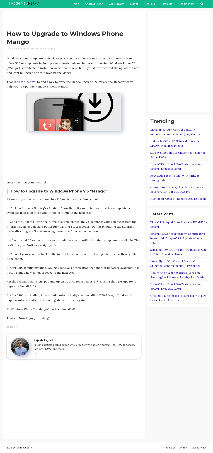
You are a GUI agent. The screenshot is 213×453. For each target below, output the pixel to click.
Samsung (166, 3)
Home (75, 3)
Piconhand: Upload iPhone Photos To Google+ (179, 198)
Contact (183, 447)
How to (14, 326)
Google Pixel (186, 3)
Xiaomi (134, 3)
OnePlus (149, 3)
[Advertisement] (63, 21)
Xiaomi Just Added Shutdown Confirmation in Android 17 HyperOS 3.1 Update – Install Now (177, 238)
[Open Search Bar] (201, 4)
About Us (170, 447)
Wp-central (28, 82)
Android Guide (94, 3)
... (35, 352)
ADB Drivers (116, 3)
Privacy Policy (198, 447)
